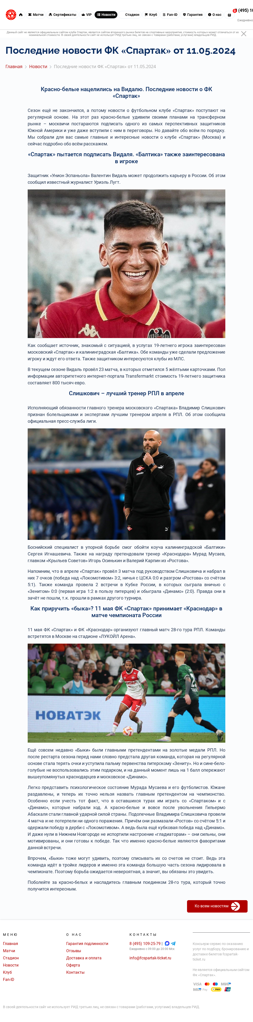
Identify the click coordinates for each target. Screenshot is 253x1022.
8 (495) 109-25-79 (145, 943)
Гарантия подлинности (87, 943)
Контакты (75, 972)
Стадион (11, 958)
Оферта (73, 965)
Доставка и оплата (84, 958)
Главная (10, 943)
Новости (11, 965)
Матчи (9, 950)
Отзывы (73, 950)
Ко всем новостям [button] (212, 906)
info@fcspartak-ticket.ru (150, 958)
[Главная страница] (11, 14)
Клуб (7, 972)
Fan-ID (8, 979)
